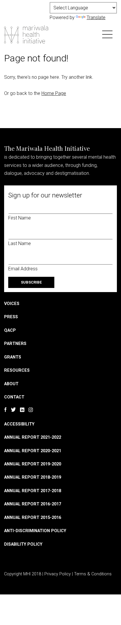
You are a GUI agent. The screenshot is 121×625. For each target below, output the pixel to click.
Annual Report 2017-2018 (32, 490)
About (11, 383)
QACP (10, 330)
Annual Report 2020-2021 (32, 450)
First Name (19, 218)
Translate (96, 17)
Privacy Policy (57, 574)
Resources (17, 370)
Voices (11, 303)
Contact (14, 397)
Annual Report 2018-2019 (32, 477)
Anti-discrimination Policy (35, 530)
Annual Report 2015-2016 (32, 517)
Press (11, 316)
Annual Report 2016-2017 (32, 504)
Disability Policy (23, 544)
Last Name (19, 243)
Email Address (23, 269)
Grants (12, 357)
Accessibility (19, 424)
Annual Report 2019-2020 (32, 464)
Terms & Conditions (93, 574)
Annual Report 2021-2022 (32, 437)
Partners (15, 343)
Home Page (53, 93)
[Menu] (107, 34)
